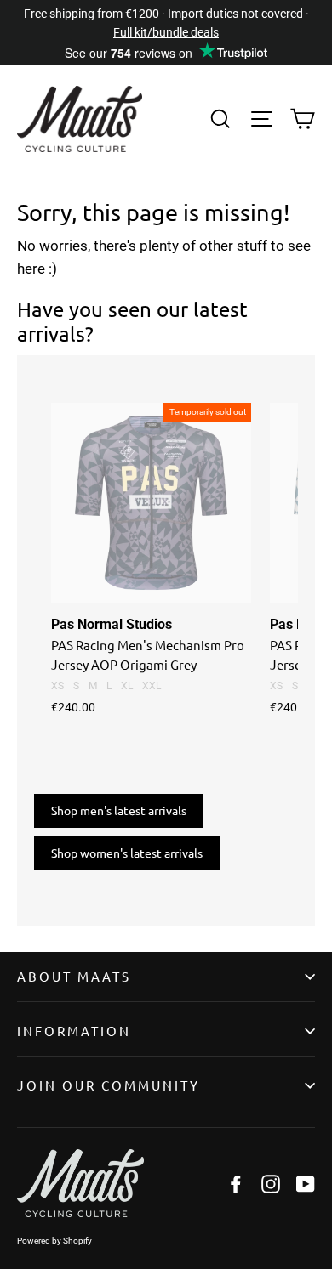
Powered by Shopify (54, 1240)
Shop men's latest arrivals (118, 810)
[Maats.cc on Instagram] (270, 1183)
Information (74, 1031)
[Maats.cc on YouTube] (305, 1183)
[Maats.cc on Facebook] (235, 1183)
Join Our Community (108, 1085)
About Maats (74, 976)
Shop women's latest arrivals (127, 852)
